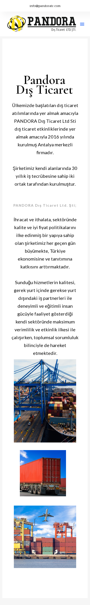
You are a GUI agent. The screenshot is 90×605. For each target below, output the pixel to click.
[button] (82, 24)
